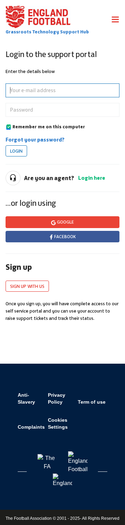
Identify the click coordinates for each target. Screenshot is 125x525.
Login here (91, 178)
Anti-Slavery (26, 398)
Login (16, 151)
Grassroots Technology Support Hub (47, 32)
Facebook (65, 236)
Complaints (31, 427)
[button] (115, 20)
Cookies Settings (58, 423)
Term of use (92, 402)
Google (65, 222)
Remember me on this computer (48, 127)
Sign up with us (27, 286)
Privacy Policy (56, 398)
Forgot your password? (35, 139)
